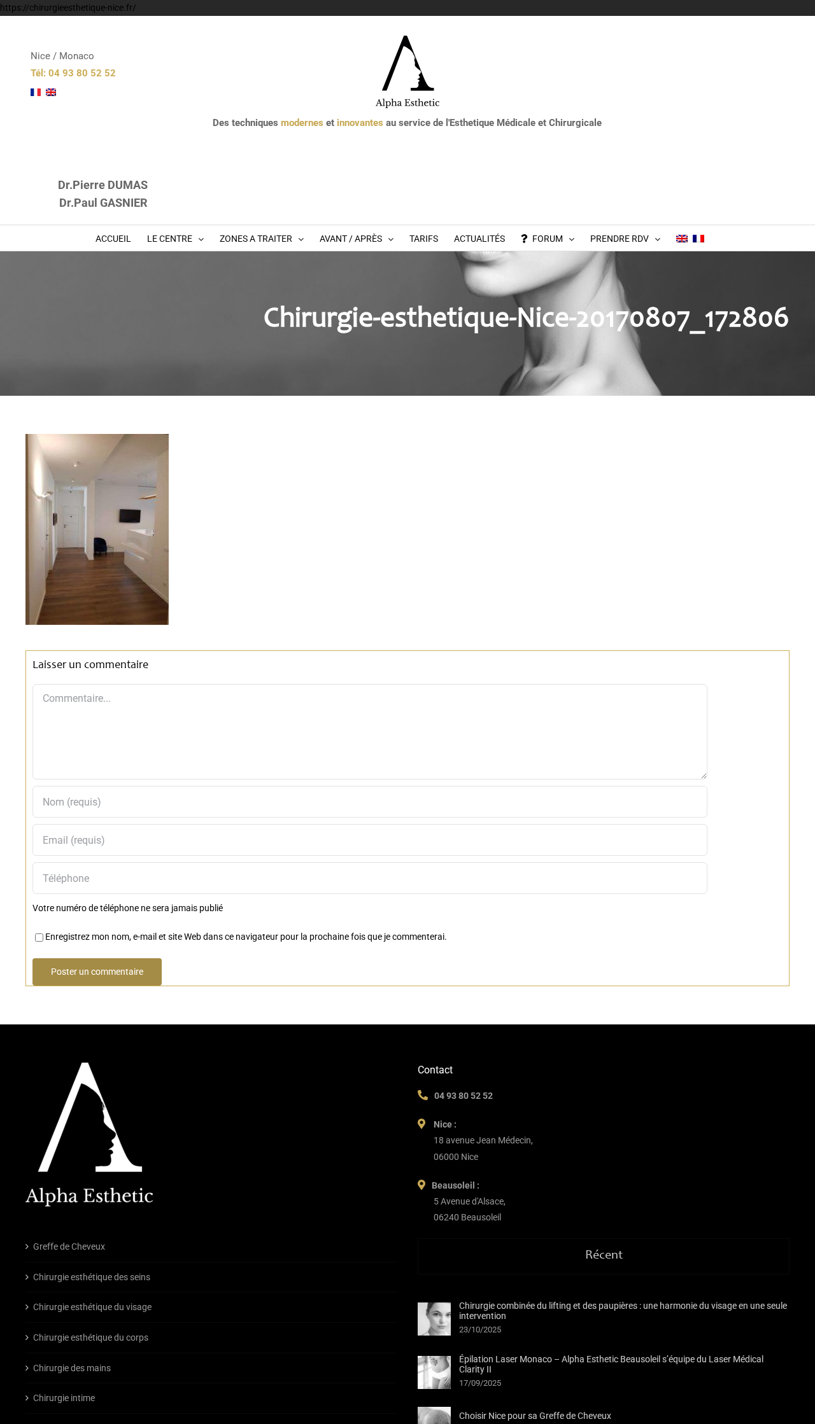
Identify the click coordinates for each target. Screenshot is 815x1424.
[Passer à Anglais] (682, 238)
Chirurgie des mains (72, 1368)
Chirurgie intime (64, 1398)
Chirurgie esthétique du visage (92, 1307)
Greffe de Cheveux (69, 1246)
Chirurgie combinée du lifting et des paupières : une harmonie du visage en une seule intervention (623, 1311)
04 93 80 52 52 (463, 1096)
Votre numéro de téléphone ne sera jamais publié (127, 908)
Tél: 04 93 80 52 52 (73, 73)
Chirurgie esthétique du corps (90, 1337)
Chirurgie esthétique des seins (91, 1277)
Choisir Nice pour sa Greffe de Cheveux (535, 1416)
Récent (604, 1256)
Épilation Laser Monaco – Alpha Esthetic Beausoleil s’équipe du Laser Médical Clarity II (611, 1364)
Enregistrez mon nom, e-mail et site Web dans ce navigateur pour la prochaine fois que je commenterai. (246, 937)
